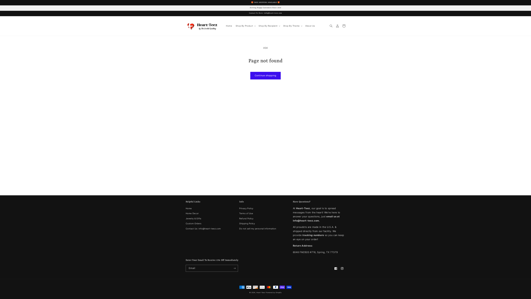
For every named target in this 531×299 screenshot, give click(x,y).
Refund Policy (246, 218)
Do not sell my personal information (257, 228)
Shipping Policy (247, 223)
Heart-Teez (260, 292)
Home (189, 208)
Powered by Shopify (274, 292)
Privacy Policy (246, 208)
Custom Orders (193, 223)
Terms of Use (246, 213)
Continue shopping (265, 75)
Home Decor (192, 213)
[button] (245, 26)
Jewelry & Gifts (193, 218)
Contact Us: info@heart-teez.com (203, 228)
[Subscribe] (234, 268)
